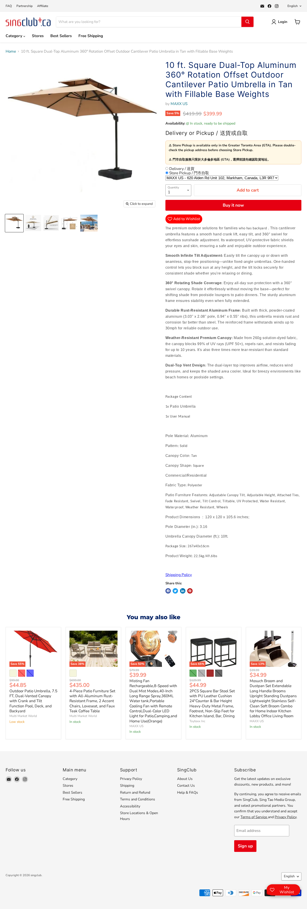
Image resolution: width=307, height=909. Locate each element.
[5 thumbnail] (89, 223)
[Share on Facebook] (168, 591)
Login (282, 21)
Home (11, 51)
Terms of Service (254, 817)
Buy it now (233, 205)
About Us (185, 778)
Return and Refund (135, 792)
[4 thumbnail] (69, 223)
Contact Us (186, 785)
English (292, 6)
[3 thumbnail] (51, 223)
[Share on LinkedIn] (182, 591)
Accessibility (130, 806)
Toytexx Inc (197, 721)
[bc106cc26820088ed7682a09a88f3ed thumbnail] (14, 223)
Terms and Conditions (137, 799)
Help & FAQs (187, 792)
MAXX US (179, 103)
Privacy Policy (131, 778)
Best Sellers (61, 35)
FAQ (9, 6)
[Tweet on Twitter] (175, 591)
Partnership (24, 6)
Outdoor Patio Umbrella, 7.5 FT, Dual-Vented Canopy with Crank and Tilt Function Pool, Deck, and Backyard (33, 701)
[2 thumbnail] (33, 223)
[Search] (247, 22)
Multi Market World (23, 716)
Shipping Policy (178, 574)
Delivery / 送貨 (181, 168)
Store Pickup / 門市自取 (188, 173)
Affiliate (42, 6)
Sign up (245, 846)
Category (14, 35)
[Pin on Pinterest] (190, 591)
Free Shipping (90, 35)
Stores (38, 35)
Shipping (127, 785)
